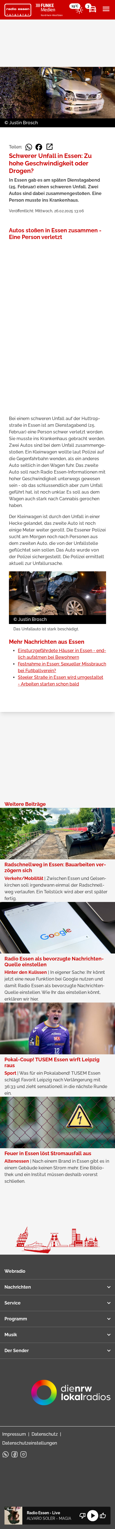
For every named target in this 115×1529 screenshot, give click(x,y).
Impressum (14, 1434)
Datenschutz (45, 1434)
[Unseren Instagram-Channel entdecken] (23, 1454)
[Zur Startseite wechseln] (17, 10)
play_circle (92, 1515)
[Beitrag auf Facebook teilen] (38, 147)
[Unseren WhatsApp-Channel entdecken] (5, 1454)
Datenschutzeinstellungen (29, 1443)
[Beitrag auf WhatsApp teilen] (28, 147)
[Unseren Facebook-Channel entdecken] (14, 1454)
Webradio (14, 1271)
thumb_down (82, 1515)
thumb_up (102, 1515)
